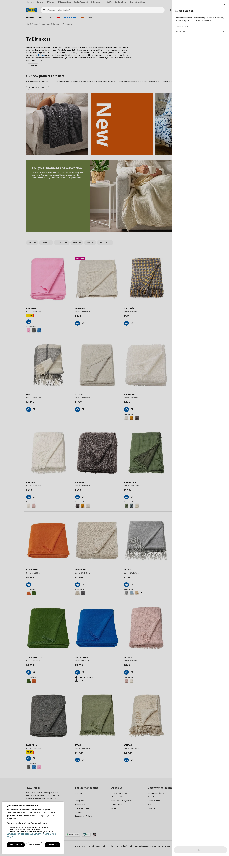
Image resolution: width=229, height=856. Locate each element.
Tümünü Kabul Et (16, 845)
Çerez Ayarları (52, 845)
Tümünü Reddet (34, 845)
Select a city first (181, 26)
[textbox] (200, 31)
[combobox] (200, 31)
